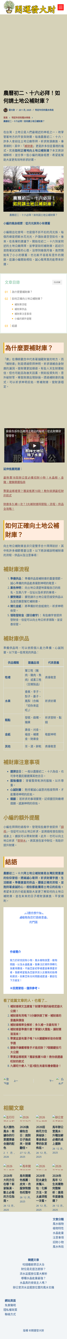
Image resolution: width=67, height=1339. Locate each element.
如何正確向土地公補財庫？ (27, 298)
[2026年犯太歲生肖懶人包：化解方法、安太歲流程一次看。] (41, 1167)
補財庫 (28, 146)
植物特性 (58, 1228)
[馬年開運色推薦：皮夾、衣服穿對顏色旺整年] (25, 1167)
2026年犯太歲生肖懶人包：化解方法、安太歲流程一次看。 (41, 1188)
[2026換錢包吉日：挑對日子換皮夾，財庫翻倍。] (25, 1118)
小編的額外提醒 (23, 318)
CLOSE (57, 282)
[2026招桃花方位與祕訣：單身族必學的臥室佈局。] (41, 1118)
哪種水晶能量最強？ (33, 1278)
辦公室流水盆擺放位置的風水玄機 (33, 1287)
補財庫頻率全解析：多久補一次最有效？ (35, 1025)
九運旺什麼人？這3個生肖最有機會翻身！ (35, 1066)
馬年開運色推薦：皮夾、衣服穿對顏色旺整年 (25, 1184)
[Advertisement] (33, 53)
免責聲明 (10, 1305)
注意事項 (58, 1237)
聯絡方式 (10, 1314)
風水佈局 (58, 1247)
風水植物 (58, 1224)
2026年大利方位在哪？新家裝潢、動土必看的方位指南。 (8, 1188)
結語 (14, 325)
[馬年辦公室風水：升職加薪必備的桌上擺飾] (58, 1118)
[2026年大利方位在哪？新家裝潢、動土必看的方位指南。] (9, 1167)
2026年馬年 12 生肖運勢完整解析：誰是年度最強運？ (57, 1188)
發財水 (21, 841)
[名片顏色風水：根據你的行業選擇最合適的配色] (9, 1118)
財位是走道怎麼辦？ (33, 1269)
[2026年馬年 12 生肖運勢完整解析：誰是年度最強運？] (58, 1167)
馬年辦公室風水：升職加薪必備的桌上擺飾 (57, 1135)
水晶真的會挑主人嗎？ (33, 1283)
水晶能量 (58, 1233)
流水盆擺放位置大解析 (33, 1274)
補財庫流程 (21, 304)
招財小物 (58, 1242)
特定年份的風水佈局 (44, 110)
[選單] (61, 7)
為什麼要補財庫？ (22, 291)
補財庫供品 (21, 309)
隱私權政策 (10, 1310)
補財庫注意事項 (23, 313)
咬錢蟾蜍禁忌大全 (33, 1264)
